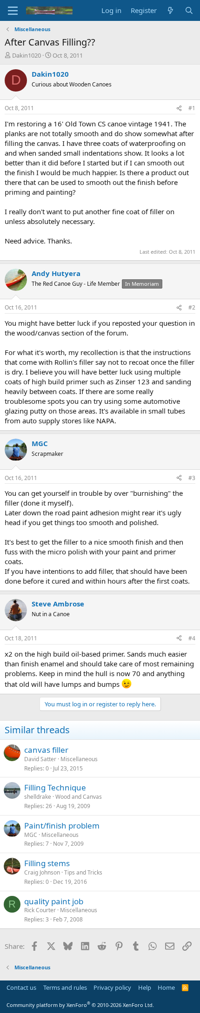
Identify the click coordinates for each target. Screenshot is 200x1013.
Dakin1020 (26, 55)
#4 (191, 638)
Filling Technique (55, 787)
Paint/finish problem (62, 825)
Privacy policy (112, 987)
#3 (191, 478)
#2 (191, 307)
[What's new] (170, 10)
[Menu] (13, 10)
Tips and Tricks (83, 872)
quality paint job (53, 901)
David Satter (40, 759)
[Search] (189, 10)
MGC (30, 835)
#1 (191, 108)
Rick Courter (40, 910)
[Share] (179, 108)
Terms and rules (65, 987)
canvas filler (46, 749)
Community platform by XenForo (80, 1004)
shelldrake (37, 797)
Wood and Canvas (78, 797)
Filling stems (47, 863)
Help (144, 987)
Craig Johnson (42, 872)
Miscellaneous (79, 759)
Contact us (21, 987)
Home (166, 987)
